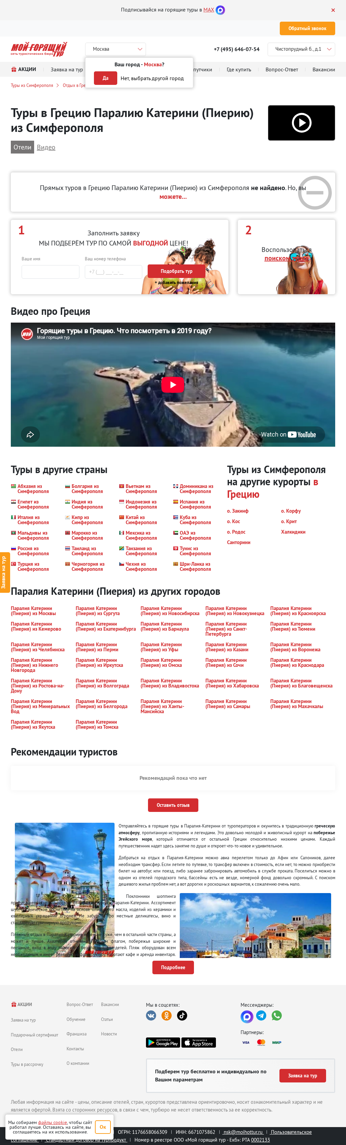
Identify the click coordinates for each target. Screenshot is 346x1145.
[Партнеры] (288, 1042)
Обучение (76, 1019)
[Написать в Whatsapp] (277, 1015)
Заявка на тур (23, 1020)
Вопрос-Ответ (80, 1004)
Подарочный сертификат (34, 1034)
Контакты (75, 1048)
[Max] (220, 9)
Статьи (107, 1019)
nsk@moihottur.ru (243, 1132)
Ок (103, 1126)
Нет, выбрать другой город (152, 78)
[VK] (151, 1015)
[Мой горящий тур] (39, 49)
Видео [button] (46, 147)
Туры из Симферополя (32, 85)
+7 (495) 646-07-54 (237, 49)
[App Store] (198, 1042)
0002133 (260, 1140)
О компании (78, 1063)
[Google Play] (163, 1042)
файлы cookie (52, 1122)
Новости (109, 1033)
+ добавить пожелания (176, 282)
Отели (17, 1049)
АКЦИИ (24, 1004)
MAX (208, 9)
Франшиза (76, 1033)
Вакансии (110, 1004)
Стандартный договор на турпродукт (86, 1140)
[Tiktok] (182, 1015)
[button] (301, 123)
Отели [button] (22, 147)
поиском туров (287, 258)
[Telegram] (261, 1015)
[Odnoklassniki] (167, 1015)
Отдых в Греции (78, 85)
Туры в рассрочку (27, 1064)
